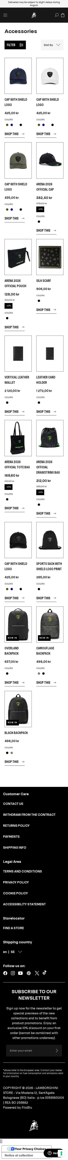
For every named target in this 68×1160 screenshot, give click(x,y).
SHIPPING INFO (14, 847)
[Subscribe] (56, 1050)
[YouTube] (20, 973)
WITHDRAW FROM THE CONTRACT (29, 814)
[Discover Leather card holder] (49, 353)
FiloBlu (27, 1107)
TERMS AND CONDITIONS (22, 871)
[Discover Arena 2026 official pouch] (18, 257)
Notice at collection (19, 1155)
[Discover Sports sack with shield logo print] (49, 540)
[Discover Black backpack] (18, 709)
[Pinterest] (29, 973)
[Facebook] (5, 973)
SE (13, 952)
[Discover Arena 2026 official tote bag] (18, 438)
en (5, 952)
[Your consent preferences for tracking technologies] (61, 1153)
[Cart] (62, 15)
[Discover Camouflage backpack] (49, 624)
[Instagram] (13, 973)
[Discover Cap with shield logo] (18, 76)
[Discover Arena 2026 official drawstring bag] (49, 438)
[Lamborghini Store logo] (34, 15)
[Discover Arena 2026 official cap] (49, 160)
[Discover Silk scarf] (49, 257)
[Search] (56, 15)
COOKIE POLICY (15, 893)
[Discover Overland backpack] (18, 624)
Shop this (12, 134)
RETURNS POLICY (16, 825)
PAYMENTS (11, 836)
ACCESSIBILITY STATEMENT (24, 904)
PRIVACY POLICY (16, 882)
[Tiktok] (45, 973)
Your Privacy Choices (30, 1149)
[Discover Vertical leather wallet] (18, 353)
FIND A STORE (13, 928)
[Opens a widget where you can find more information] (53, 1153)
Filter (11, 45)
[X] (37, 973)
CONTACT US (13, 803)
